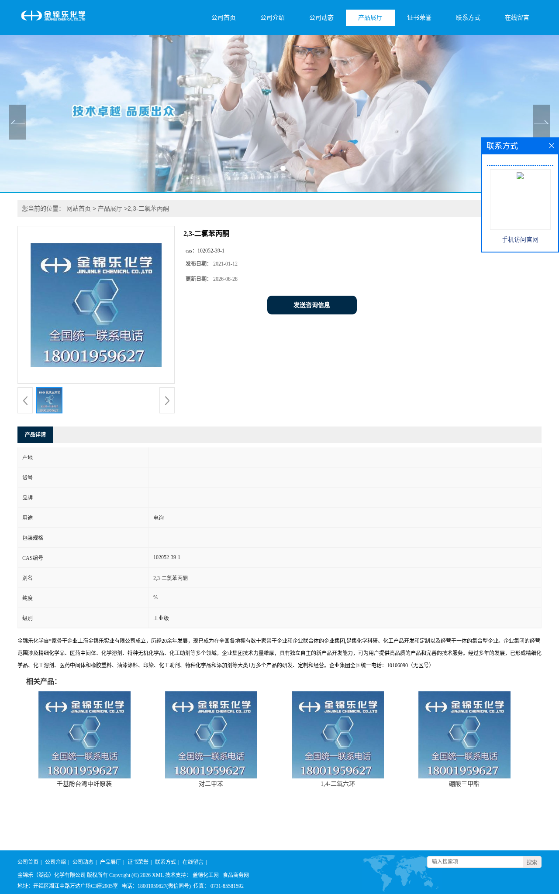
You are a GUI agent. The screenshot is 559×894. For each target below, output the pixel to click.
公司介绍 (272, 17)
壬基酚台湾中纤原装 (84, 784)
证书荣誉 (419, 17)
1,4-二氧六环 (338, 784)
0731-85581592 (227, 886)
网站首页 (78, 208)
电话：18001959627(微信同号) (156, 886)
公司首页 (223, 17)
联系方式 (468, 17)
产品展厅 (370, 17)
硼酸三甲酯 (464, 784)
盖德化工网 (206, 875)
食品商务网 (236, 875)
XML (158, 875)
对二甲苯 (211, 784)
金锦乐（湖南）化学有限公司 (51, 875)
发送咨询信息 (311, 305)
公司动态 (321, 17)
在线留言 (517, 17)
